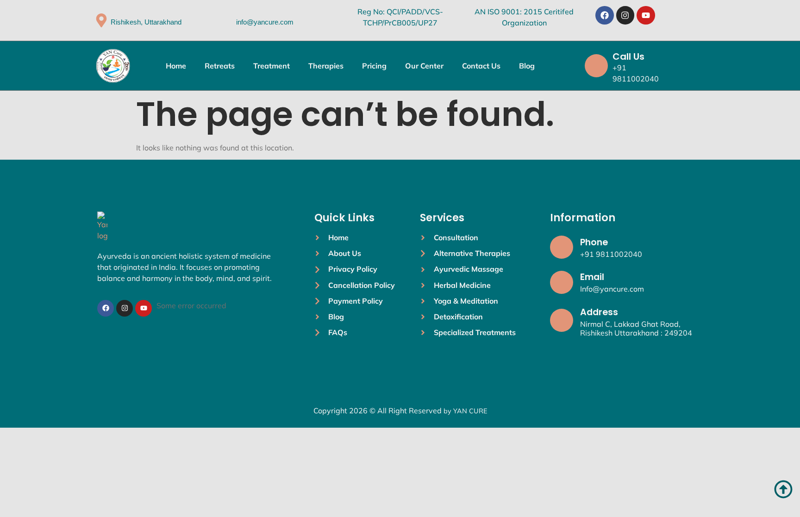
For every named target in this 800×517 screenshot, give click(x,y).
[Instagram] (625, 15)
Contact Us (481, 65)
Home (176, 65)
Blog (527, 65)
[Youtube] (646, 15)
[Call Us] (596, 65)
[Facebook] (604, 15)
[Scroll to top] (783, 489)
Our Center (424, 65)
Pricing (374, 65)
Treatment (271, 65)
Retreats (220, 65)
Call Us (628, 56)
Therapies (326, 65)
